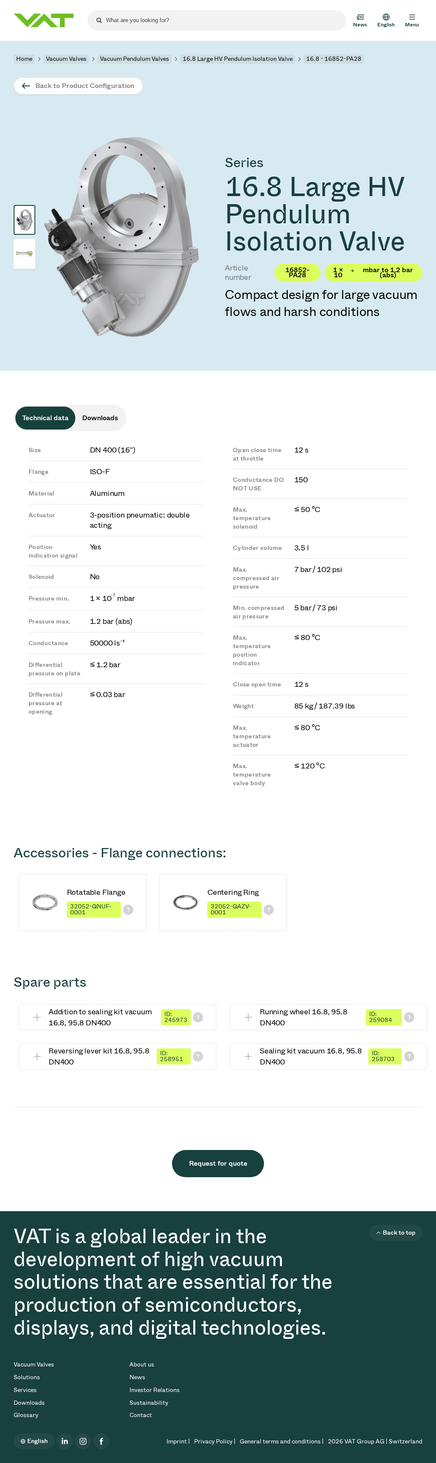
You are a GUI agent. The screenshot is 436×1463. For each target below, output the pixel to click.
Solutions (27, 1377)
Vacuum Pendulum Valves (134, 59)
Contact (140, 1415)
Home (24, 59)
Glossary (26, 1415)
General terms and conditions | (282, 1441)
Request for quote (218, 1163)
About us (141, 1364)
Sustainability (148, 1402)
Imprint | (178, 1441)
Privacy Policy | (214, 1441)
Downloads (29, 1402)
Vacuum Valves (66, 59)
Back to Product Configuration (84, 86)
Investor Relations (154, 1390)
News (137, 1377)
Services (25, 1390)
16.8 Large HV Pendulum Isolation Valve (238, 59)
